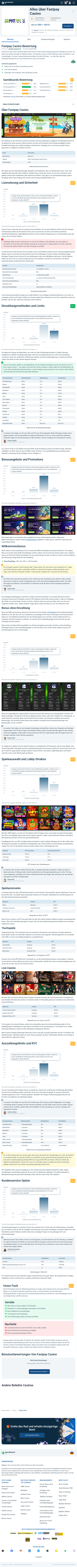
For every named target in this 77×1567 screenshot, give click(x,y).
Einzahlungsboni (31, 540)
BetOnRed (24, 1490)
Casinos (14, 1410)
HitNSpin (24, 1514)
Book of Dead (63, 1484)
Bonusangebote (7, 90)
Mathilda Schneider (14, 49)
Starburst (62, 1507)
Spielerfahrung (44, 83)
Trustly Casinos (7, 1507)
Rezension (54, 20)
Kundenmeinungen (48, 39)
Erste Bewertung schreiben (38, 1371)
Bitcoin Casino (6, 1518)
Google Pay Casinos (8, 1514)
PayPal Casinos (7, 1510)
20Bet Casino (25, 1486)
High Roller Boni (45, 1517)
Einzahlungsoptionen (9, 87)
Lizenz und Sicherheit (9, 83)
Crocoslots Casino (27, 1502)
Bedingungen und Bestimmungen (23, 1564)
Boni (29, 39)
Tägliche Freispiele (46, 1496)
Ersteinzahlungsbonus (47, 1507)
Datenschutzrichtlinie (7, 1564)
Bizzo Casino (25, 1498)
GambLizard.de (6, 1410)
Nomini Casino (26, 1510)
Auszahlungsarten (45, 87)
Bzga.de (36, 30)
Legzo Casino (25, 1506)
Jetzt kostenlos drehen (32, 1435)
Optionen (67, 39)
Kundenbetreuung (45, 90)
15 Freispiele (51, 612)
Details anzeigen (39, 20)
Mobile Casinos (7, 1496)
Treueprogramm (7, 93)
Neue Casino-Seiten (8, 1493)
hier (14, 97)
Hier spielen (67, 26)
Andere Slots (63, 1515)
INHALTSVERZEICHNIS (11, 104)
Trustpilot (38, 1557)
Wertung (10, 39)
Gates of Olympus (65, 1492)
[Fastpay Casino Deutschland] (72, 1453)
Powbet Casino (26, 1494)
